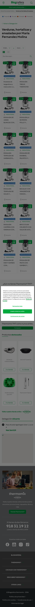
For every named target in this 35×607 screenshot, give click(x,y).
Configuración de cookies (17, 316)
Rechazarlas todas (17, 306)
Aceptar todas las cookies (17, 311)
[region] (17, 303)
